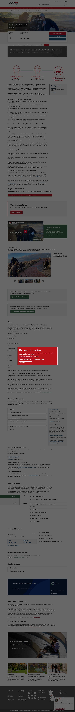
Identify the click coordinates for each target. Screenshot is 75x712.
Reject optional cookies (39, 359)
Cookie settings (22, 362)
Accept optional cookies (25, 359)
